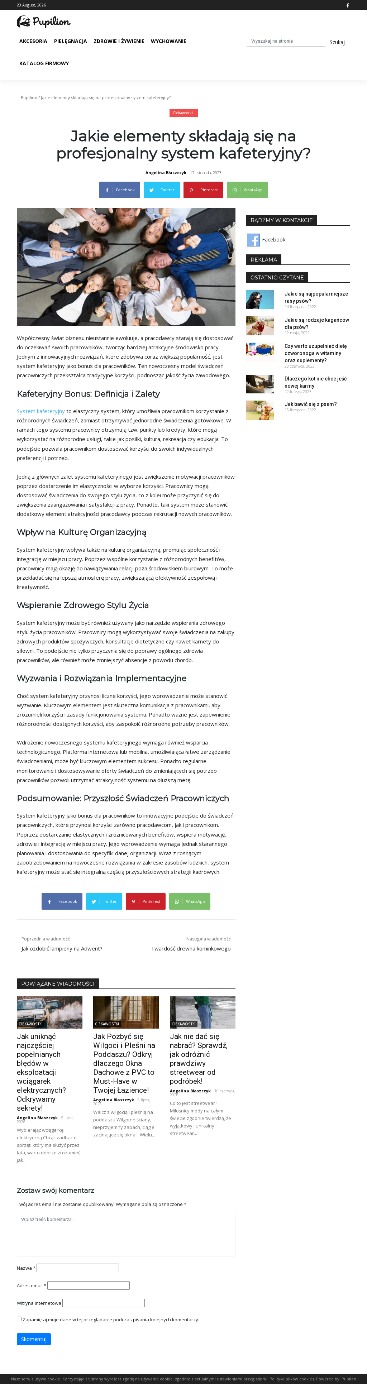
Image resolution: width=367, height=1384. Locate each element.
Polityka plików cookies (292, 1378)
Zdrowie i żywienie (119, 41)
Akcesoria (33, 41)
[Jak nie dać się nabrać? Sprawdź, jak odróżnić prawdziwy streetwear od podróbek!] (202, 1012)
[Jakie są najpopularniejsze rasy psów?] (260, 299)
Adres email (31, 1285)
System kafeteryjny (41, 411)
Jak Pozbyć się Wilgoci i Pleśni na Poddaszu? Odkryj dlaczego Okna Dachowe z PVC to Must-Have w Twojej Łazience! (124, 1063)
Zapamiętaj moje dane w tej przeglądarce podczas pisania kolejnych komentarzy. (111, 1319)
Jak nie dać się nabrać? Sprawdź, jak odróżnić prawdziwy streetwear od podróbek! (199, 1059)
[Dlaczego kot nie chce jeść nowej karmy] (260, 383)
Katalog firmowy (44, 63)
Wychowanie (168, 41)
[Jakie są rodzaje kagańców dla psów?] (260, 325)
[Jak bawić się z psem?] (260, 409)
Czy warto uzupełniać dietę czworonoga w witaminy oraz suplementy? (316, 353)
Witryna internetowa (39, 1303)
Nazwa (26, 1268)
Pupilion (29, 98)
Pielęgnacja (70, 41)
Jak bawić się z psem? (311, 404)
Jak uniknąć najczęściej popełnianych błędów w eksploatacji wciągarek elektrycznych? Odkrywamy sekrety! (41, 1072)
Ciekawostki (183, 112)
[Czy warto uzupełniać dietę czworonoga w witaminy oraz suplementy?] (260, 351)
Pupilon (349, 1378)
